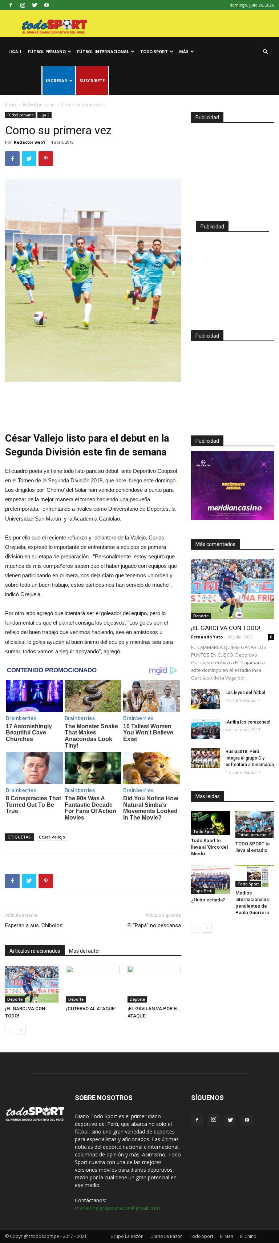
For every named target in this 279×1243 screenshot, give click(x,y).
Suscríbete (92, 80)
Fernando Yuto (207, 637)
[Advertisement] (93, 402)
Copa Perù (203, 890)
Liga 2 (44, 114)
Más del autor (84, 951)
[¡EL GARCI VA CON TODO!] (31, 984)
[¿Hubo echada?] (210, 879)
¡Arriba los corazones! (248, 722)
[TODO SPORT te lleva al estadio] (254, 824)
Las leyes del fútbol (245, 692)
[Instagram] (22, 5)
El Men (226, 1236)
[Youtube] (46, 5)
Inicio (10, 104)
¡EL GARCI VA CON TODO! (225, 628)
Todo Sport (154, 51)
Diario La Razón (166, 1236)
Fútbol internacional (103, 51)
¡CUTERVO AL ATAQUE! (91, 1008)
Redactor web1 (29, 142)
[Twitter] (34, 5)
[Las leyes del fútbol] (205, 699)
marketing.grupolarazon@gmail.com (117, 1207)
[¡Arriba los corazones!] (205, 729)
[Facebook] (10, 5)
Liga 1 (14, 51)
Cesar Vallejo (52, 837)
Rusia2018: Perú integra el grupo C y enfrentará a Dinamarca (250, 758)
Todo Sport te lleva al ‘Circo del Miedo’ (209, 847)
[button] (265, 51)
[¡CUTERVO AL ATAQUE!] (93, 984)
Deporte (15, 999)
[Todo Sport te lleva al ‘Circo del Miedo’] (210, 823)
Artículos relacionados (34, 951)
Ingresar (56, 80)
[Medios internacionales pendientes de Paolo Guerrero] (254, 876)
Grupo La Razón (126, 1236)
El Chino (248, 1236)
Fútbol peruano (47, 51)
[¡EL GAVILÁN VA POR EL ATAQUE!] (154, 984)
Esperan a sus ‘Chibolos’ (34, 925)
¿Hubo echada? (208, 900)
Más (184, 51)
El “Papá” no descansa (154, 925)
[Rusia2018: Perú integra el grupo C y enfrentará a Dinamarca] (205, 758)
